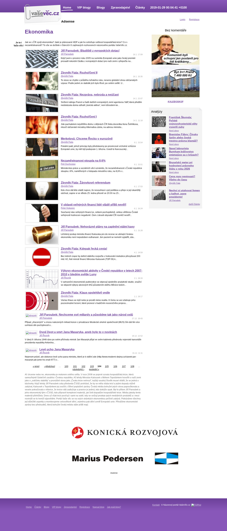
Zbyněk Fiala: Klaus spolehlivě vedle (85, 292)
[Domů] (42, 13)
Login (182, 19)
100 (66, 366)
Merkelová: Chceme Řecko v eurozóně (87, 138)
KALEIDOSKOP (175, 101)
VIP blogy (84, 7)
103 (92, 366)
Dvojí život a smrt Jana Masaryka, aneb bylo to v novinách (78, 332)
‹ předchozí (49, 366)
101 (75, 366)
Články (140, 7)
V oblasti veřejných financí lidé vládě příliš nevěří (93, 204)
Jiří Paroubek (67, 54)
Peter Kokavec (68, 208)
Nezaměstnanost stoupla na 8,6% (83, 160)
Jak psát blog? (114, 507)
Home (67, 7)
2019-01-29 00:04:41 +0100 (168, 7)
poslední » (94, 369)
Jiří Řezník (66, 278)
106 (115, 366)
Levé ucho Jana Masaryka (56, 349)
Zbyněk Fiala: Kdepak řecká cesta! (84, 248)
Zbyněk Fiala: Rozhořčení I (79, 116)
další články (194, 204)
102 (83, 366)
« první (36, 366)
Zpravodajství (120, 7)
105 (107, 366)
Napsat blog (98, 507)
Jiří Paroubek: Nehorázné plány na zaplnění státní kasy (98, 226)
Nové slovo (174, 131)
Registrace (84, 507)
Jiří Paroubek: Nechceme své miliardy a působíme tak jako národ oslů (86, 314)
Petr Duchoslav (68, 164)
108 (132, 366)
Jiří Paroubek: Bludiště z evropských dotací (90, 50)
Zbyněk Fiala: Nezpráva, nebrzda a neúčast (90, 94)
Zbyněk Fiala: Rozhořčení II (79, 72)
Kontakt (156, 505)
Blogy (101, 7)
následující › (78, 369)
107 (124, 366)
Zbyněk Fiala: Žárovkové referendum (85, 182)
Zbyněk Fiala (67, 76)
